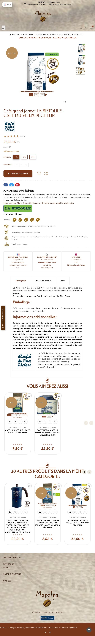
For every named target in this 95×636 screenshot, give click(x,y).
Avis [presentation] (63, 280)
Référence (8, 151)
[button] (7, 4)
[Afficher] (15, 421)
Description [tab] (21, 280)
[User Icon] (86, 28)
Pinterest (17, 184)
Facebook (5, 184)
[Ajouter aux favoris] (39, 173)
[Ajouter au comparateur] (46, 173)
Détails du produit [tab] (43, 280)
